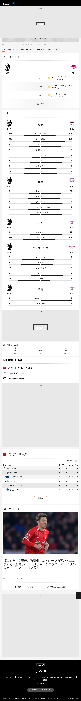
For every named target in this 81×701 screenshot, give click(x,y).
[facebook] (40, 672)
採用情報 (45, 677)
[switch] (76, 461)
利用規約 (19, 677)
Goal (14, 698)
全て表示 (40, 104)
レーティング (40, 50)
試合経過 (11, 50)
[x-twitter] (36, 672)
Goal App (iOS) (70, 677)
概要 (3, 50)
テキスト (29, 50)
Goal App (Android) (56, 677)
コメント (57, 50)
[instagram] (45, 672)
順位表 (40, 498)
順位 (49, 50)
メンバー (20, 50)
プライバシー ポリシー (32, 677)
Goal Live (37, 680)
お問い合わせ (9, 677)
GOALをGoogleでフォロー (41, 690)
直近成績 (69, 461)
